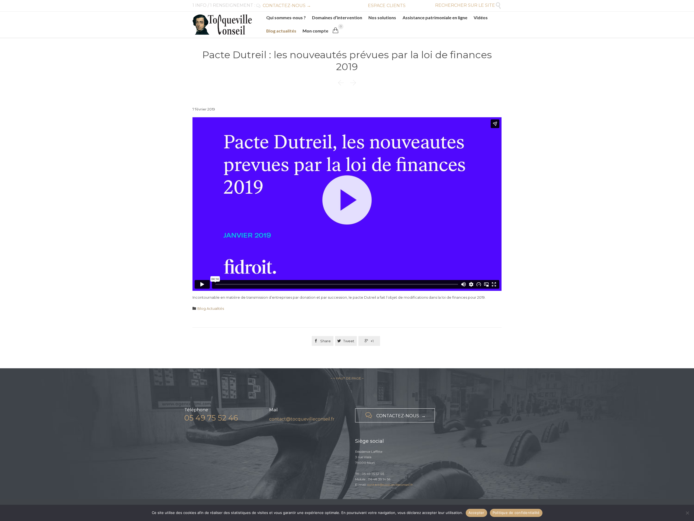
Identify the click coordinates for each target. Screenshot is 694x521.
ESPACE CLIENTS (387, 5)
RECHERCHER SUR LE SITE (468, 5)
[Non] (687, 513)
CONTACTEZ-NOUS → (283, 5)
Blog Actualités (210, 308)
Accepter (476, 512)
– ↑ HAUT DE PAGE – (347, 378)
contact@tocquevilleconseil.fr (302, 419)
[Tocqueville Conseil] (222, 24)
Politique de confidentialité (516, 512)
